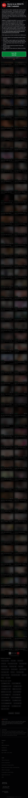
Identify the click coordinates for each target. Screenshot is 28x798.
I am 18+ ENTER (14, 54)
